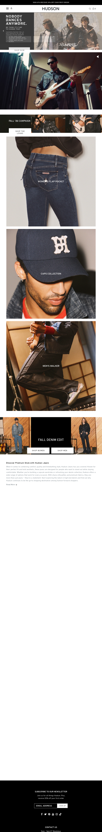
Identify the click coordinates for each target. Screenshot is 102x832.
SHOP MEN (62, 451)
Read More (11, 485)
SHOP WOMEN (38, 451)
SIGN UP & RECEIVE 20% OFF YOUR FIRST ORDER (51, 2)
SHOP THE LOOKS (20, 132)
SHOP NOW (19, 50)
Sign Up (62, 806)
